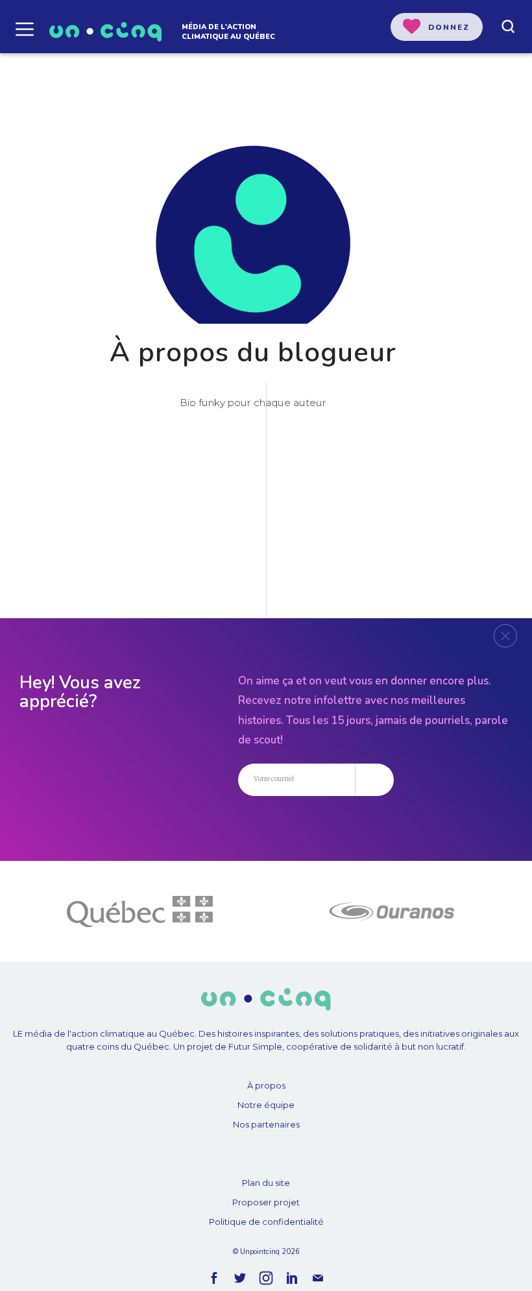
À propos (266, 1085)
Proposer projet (266, 1202)
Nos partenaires (266, 1124)
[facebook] (214, 1278)
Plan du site (266, 1182)
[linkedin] (292, 1278)
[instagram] (266, 1278)
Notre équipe (266, 1105)
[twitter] (240, 1278)
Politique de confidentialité (266, 1221)
